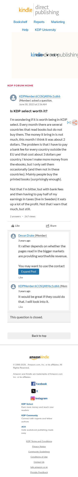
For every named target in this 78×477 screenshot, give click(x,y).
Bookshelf (20, 22)
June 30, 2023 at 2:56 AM (33, 104)
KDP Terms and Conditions (39, 441)
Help (25, 29)
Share (53, 225)
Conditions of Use (39, 457)
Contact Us (39, 462)
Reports (39, 22)
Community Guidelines (39, 451)
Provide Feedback (39, 472)
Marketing (58, 22)
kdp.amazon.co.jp (39, 467)
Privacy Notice (39, 446)
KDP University (45, 29)
